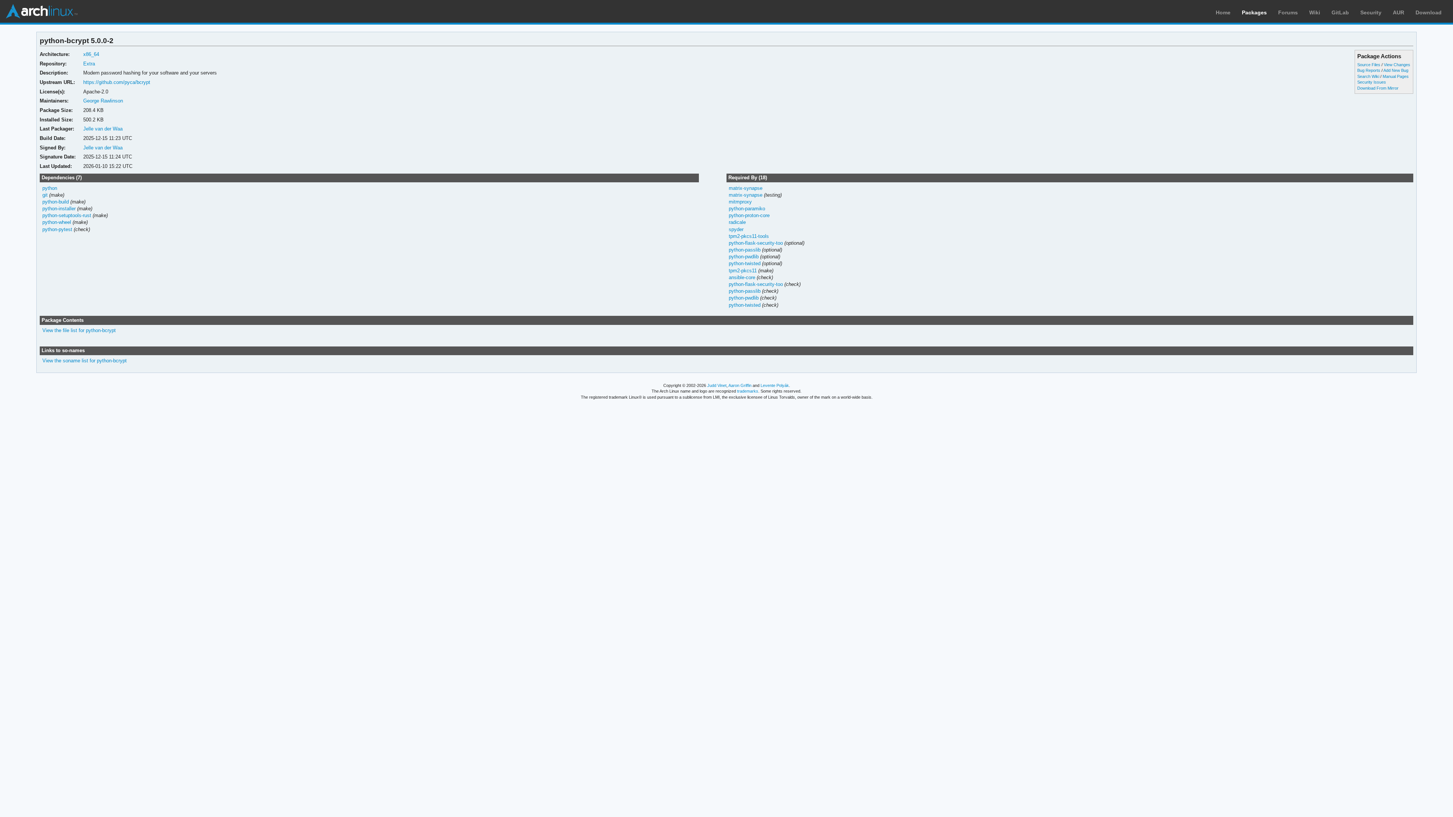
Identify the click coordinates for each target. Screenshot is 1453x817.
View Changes (1397, 64)
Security (1370, 12)
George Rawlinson (103, 101)
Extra (89, 64)
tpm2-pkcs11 (743, 270)
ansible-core (742, 277)
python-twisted (745, 263)
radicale (737, 222)
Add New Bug (1395, 70)
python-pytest (57, 229)
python (49, 188)
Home (1223, 12)
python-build (55, 202)
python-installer (59, 208)
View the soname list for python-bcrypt (84, 360)
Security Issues (1371, 82)
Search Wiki (1368, 76)
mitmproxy (740, 202)
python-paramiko (747, 208)
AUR (1398, 12)
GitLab (1340, 12)
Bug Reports (1368, 70)
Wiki (1314, 12)
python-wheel (56, 222)
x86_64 (91, 54)
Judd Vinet (716, 385)
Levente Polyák (775, 385)
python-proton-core (749, 215)
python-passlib (745, 250)
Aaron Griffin (739, 385)
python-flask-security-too (756, 243)
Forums (1288, 12)
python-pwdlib (744, 256)
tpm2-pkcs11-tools (749, 236)
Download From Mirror (1378, 88)
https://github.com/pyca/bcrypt (116, 82)
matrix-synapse (745, 188)
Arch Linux (42, 11)
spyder (736, 229)
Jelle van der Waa (103, 129)
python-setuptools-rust (66, 215)
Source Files (1368, 64)
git (45, 195)
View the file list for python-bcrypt (79, 330)
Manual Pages (1396, 76)
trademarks (747, 391)
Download (1429, 12)
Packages (1254, 12)
